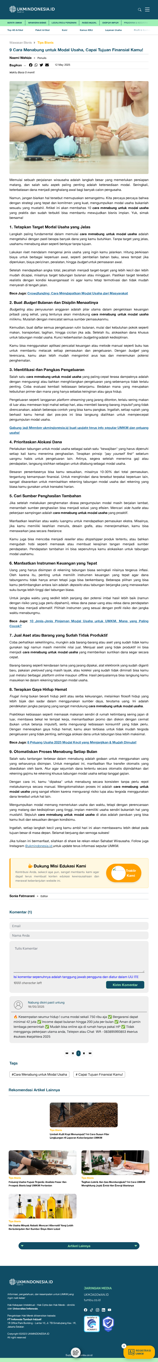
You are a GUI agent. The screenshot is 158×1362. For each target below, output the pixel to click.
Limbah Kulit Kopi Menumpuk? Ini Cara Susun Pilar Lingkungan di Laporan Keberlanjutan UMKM (79, 1136)
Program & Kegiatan (136, 22)
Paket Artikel (42, 30)
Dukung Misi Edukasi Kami (60, 865)
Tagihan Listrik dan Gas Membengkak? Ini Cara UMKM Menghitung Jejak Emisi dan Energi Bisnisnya (113, 1183)
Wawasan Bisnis (37, 22)
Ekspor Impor (110, 22)
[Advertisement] (29, 1123)
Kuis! (64, 30)
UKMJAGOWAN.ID (96, 1294)
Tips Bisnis (45, 42)
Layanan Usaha (113, 30)
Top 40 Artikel (15, 30)
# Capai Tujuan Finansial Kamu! (99, 1074)
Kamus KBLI (86, 30)
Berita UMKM (14, 22)
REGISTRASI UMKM (143, 1352)
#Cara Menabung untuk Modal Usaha (39, 1074)
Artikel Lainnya (79, 1246)
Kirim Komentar (125, 985)
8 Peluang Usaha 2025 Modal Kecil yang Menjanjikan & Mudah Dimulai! (81, 742)
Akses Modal (89, 22)
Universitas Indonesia (25, 1308)
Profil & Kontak (142, 30)
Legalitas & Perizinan (64, 22)
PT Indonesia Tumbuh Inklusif (24, 1319)
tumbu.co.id (92, 1300)
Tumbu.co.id (85, 1355)
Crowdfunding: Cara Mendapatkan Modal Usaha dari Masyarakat (77, 293)
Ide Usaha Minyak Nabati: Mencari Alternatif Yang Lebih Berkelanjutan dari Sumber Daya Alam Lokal (41, 1227)
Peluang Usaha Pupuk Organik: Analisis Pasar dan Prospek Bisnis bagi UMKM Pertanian (37, 1183)
